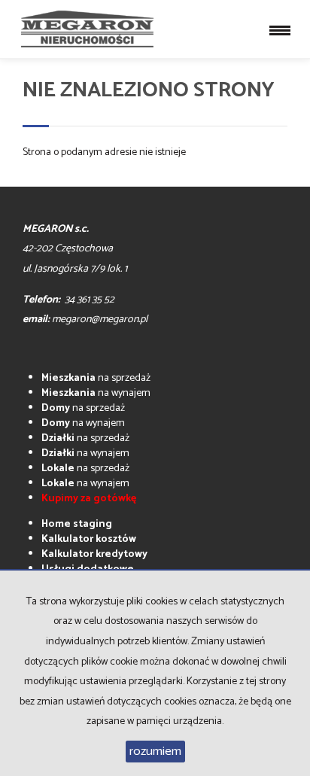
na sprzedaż (95, 378)
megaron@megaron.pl (99, 319)
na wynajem (95, 393)
